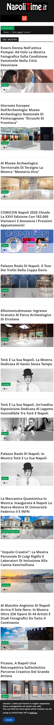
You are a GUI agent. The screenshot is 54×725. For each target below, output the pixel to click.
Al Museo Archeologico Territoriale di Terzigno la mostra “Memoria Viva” (22, 167)
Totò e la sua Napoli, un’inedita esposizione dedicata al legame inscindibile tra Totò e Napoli (27, 408)
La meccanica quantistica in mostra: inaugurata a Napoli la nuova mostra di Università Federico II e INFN (26, 504)
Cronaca (5, 384)
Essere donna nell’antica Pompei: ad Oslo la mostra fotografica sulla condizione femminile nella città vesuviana (24, 56)
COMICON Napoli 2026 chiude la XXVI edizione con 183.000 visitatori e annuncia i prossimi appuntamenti (26, 218)
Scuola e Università (10, 531)
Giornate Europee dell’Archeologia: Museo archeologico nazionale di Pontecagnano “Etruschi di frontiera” (22, 114)
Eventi (5, 85)
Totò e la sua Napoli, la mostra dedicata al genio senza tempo (26, 361)
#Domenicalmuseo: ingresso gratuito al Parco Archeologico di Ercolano (26, 314)
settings (33, 712)
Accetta (9, 720)
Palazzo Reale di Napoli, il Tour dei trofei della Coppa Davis (26, 267)
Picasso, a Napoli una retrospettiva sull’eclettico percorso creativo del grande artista (25, 669)
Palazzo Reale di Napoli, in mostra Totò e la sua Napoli (24, 455)
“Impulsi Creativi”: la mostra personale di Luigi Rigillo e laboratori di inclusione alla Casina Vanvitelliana (24, 558)
